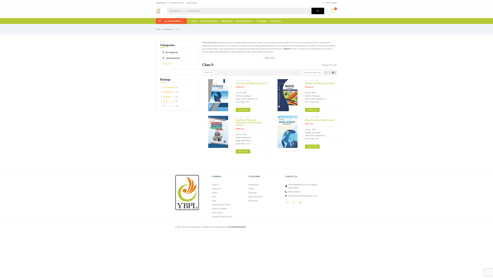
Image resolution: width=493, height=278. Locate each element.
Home (158, 29)
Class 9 (167, 64)
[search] (317, 11)
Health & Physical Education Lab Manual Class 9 (249, 122)
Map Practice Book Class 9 (320, 120)
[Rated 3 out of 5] (169, 97)
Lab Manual (168, 29)
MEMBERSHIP (161, 3)
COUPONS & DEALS (176, 3)
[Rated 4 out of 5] (169, 92)
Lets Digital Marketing (237, 227)
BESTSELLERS (192, 3)
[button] (332, 11)
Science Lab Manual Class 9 (251, 83)
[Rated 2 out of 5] (169, 101)
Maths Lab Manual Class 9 (320, 83)
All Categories (172, 52)
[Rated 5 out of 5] (169, 87)
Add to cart (243, 110)
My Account (331, 3)
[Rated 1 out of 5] (169, 106)
